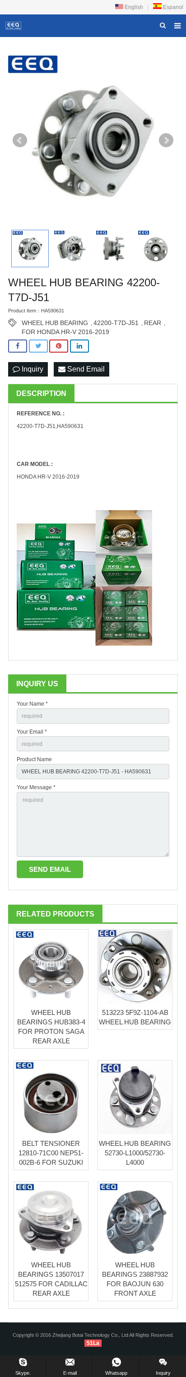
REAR (152, 322)
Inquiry (31, 369)
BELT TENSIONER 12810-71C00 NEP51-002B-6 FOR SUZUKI (51, 1153)
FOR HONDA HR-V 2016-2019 (65, 331)
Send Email (85, 369)
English (133, 7)
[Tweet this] (38, 346)
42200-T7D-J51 (116, 322)
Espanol (172, 7)
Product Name (34, 759)
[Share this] (17, 346)
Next (166, 140)
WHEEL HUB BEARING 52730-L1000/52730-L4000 (135, 1153)
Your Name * (32, 704)
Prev (20, 140)
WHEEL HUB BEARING (55, 322)
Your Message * (36, 787)
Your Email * (32, 732)
